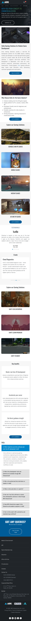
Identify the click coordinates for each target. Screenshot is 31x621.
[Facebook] (10, 618)
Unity (19, 65)
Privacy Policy (8, 610)
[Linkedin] (13, 618)
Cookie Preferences (16, 612)
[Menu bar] (28, 2)
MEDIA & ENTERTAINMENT (14, 5)
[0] (24, 2)
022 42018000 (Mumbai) (10, 577)
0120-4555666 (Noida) (9, 575)
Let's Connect (15, 119)
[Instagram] (21, 618)
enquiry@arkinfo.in (8, 580)
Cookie (24, 610)
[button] (12, 249)
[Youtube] (15, 618)
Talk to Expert (16, 73)
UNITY (20, 5)
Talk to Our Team (15, 531)
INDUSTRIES (6, 5)
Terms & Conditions (17, 610)
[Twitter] (18, 618)
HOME (2, 5)
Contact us (8, 23)
